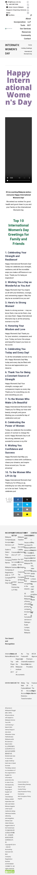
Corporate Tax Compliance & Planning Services (22, 577)
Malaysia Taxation (21, 538)
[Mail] (27, 509)
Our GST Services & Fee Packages (21, 563)
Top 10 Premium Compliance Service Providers (30, 660)
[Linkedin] (18, 504)
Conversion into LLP (15, 553)
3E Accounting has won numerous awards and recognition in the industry (28, 578)
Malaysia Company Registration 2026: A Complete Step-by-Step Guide (9, 575)
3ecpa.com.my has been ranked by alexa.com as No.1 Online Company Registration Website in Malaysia (29, 553)
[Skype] (27, 504)
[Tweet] (27, 499)
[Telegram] (18, 509)
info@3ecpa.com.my (14, 2)
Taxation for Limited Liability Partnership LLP (15, 565)
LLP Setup (13, 576)
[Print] (18, 514)
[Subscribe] (27, 514)
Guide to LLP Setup (13, 544)
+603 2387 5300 (13, 4)
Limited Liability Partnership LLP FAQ (15, 586)
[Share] (18, 499)
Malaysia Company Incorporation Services (9, 541)
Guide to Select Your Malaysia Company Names (8, 556)
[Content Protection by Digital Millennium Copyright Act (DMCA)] (9, 873)
